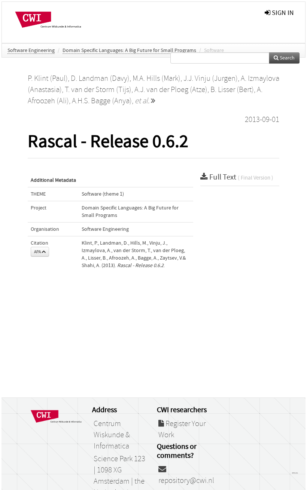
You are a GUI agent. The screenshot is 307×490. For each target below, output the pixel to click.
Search (287, 58)
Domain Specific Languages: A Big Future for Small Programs (129, 50)
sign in (282, 13)
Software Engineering (31, 50)
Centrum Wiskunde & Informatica (112, 435)
